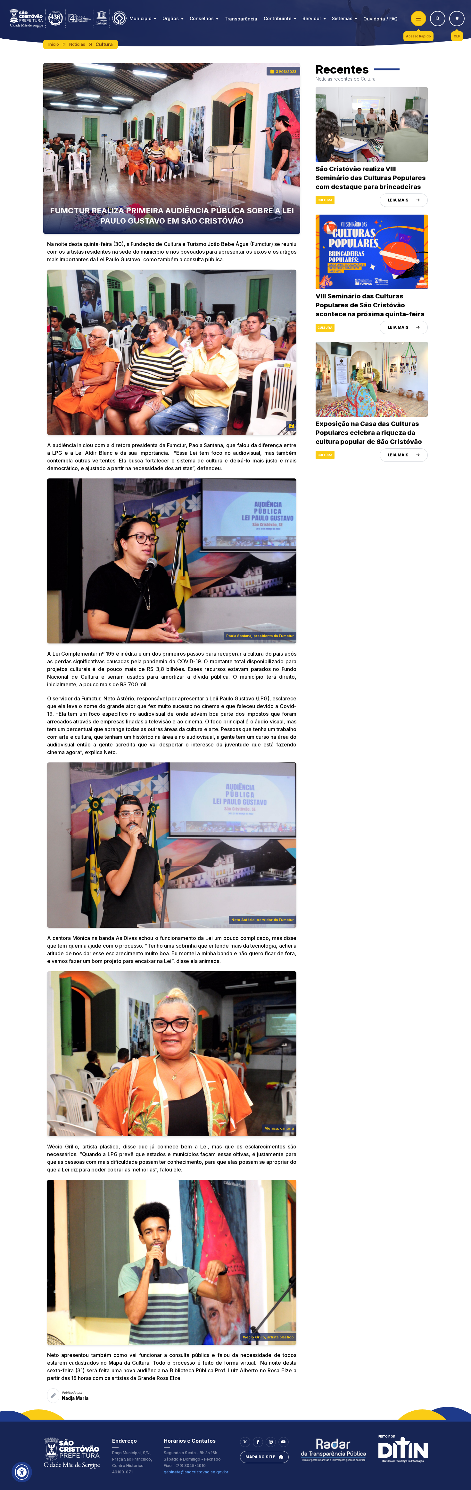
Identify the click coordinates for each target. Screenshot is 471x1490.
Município (140, 18)
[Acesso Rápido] (418, 18)
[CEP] (457, 18)
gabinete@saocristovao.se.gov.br (196, 1472)
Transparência (241, 18)
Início (53, 44)
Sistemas (342, 18)
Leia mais (398, 200)
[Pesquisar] (437, 18)
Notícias (77, 44)
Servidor (311, 18)
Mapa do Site (260, 1457)
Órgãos (170, 18)
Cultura (104, 44)
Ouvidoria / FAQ (380, 18)
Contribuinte (278, 18)
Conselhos (202, 18)
